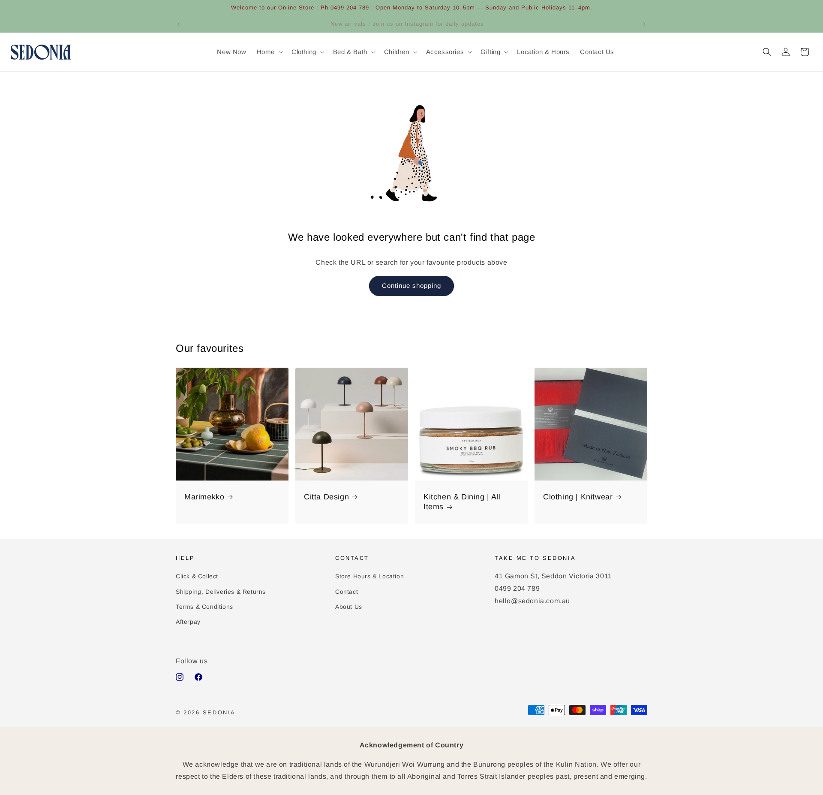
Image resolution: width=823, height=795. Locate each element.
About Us (348, 606)
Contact (346, 591)
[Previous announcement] (178, 24)
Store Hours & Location (369, 576)
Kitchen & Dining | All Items (462, 502)
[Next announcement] (644, 24)
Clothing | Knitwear (578, 497)
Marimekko (204, 497)
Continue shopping (411, 285)
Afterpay (188, 621)
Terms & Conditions (204, 606)
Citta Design (326, 497)
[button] (269, 51)
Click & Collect (197, 576)
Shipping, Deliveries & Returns (221, 591)
